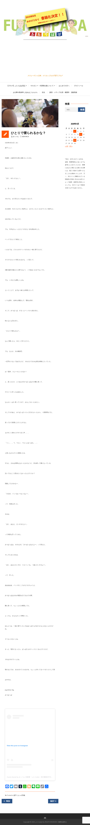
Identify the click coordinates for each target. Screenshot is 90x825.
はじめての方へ (64, 86)
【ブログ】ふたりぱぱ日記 (16, 86)
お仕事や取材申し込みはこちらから (25, 92)
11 (80, 134)
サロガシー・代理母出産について (42, 86)
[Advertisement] (45, 57)
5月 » (70, 146)
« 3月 (66, 146)
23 (75, 140)
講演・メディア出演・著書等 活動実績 (63, 92)
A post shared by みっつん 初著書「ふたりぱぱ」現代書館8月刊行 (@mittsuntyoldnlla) (36, 777)
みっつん (16, 136)
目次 (43, 92)
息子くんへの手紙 (19, 795)
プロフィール (78, 86)
